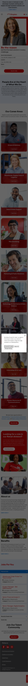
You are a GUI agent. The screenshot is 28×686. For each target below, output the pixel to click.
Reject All (16, 346)
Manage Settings (8, 348)
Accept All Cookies (9, 346)
